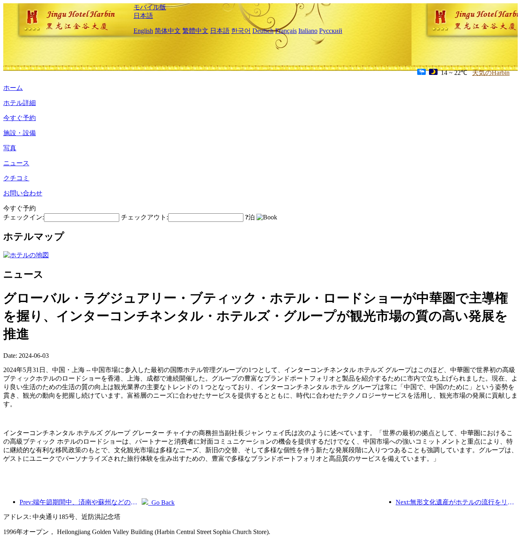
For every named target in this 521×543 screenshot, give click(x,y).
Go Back (161, 502)
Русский (330, 30)
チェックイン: (23, 217)
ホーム (13, 87)
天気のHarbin (491, 72)
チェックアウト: (144, 217)
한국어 (241, 30)
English (143, 30)
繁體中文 (195, 30)
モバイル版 (150, 7)
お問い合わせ (22, 193)
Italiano (307, 30)
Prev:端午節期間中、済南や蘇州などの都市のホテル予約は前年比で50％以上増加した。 (81, 502)
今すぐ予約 (19, 117)
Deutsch (263, 30)
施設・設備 (19, 132)
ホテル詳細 (19, 102)
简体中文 (168, 30)
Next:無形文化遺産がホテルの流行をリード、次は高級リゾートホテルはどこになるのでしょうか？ (457, 502)
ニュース (16, 163)
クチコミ (16, 178)
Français (286, 30)
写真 (9, 148)
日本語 (143, 15)
